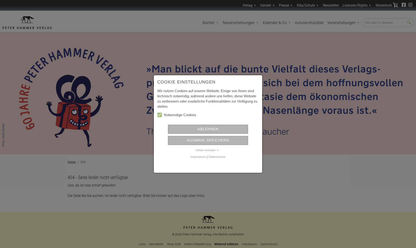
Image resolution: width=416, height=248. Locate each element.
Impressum (198, 156)
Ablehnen (208, 129)
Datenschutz (217, 156)
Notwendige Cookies (180, 115)
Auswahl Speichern (208, 140)
